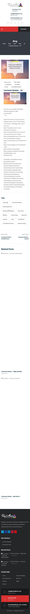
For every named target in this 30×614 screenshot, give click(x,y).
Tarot (12, 219)
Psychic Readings (6, 542)
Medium (5, 215)
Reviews (4, 581)
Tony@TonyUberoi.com (16, 13)
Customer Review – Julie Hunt (17, 561)
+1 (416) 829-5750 (16, 9)
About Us (18, 578)
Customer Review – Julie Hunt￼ (10, 496)
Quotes (4, 584)
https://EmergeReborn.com (11, 136)
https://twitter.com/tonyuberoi (12, 149)
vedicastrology (22, 223)
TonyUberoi (21, 219)
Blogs (17, 581)
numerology (14, 215)
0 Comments (8, 84)
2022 (14, 43)
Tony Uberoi (17, 82)
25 (24, 43)
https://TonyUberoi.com (10, 128)
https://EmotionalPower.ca (11, 132)
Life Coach (21, 211)
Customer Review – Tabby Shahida (11, 371)
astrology (5, 202)
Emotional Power (6, 544)
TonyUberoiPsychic (8, 223)
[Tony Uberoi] (15, 4)
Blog (9, 43)
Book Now (23, 29)
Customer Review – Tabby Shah (18, 553)
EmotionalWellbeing (8, 211)
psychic (5, 219)
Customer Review (17, 202)
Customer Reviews (16, 86)
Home (4, 43)
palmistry (24, 215)
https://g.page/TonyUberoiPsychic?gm (14, 151)
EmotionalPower (7, 206)
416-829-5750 (12, 598)
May (20, 43)
